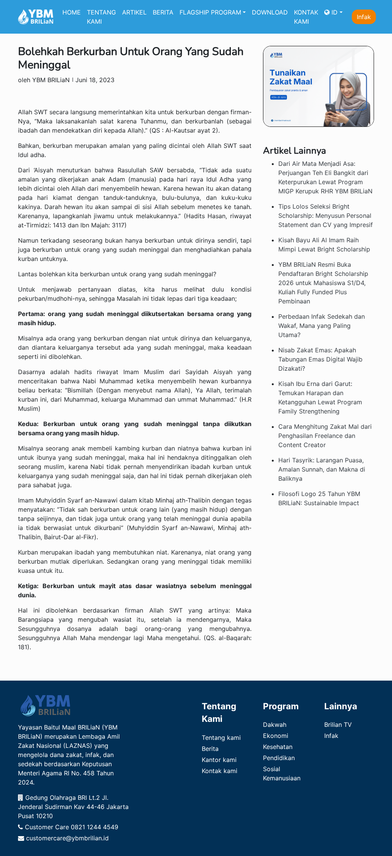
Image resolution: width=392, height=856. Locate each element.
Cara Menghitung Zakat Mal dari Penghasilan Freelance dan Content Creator (325, 436)
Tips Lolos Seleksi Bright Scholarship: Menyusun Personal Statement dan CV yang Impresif (325, 216)
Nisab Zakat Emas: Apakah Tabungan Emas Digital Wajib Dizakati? (320, 359)
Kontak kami (219, 771)
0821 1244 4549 (94, 827)
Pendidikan (279, 758)
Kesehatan (277, 747)
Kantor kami (219, 760)
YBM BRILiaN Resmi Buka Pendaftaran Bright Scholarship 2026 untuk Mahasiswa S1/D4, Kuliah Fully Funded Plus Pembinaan (323, 283)
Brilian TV (338, 724)
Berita (210, 748)
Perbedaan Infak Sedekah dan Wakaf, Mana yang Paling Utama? (321, 326)
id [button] (334, 12)
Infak (364, 17)
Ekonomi (275, 735)
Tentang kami (221, 737)
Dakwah (274, 724)
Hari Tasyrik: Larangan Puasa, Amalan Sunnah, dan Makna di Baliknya (321, 469)
